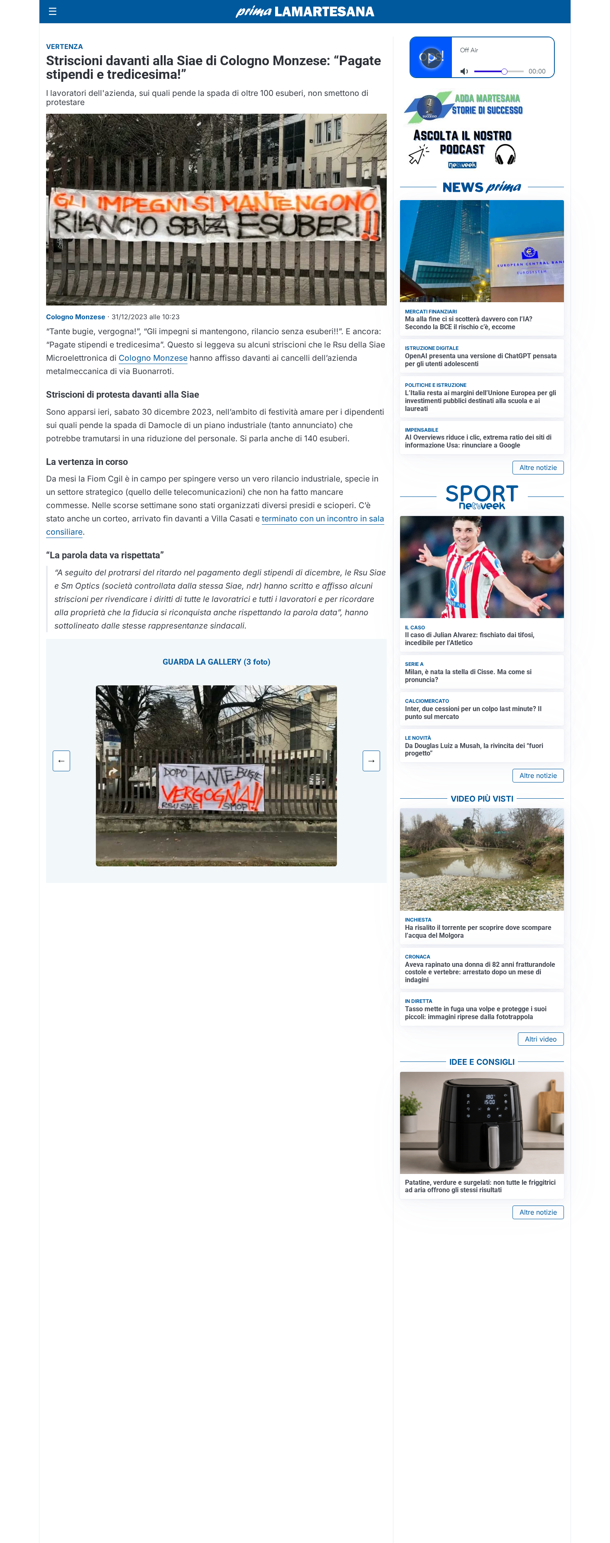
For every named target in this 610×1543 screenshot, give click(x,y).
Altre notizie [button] (538, 467)
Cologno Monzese (153, 358)
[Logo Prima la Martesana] (305, 11)
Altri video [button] (541, 1039)
